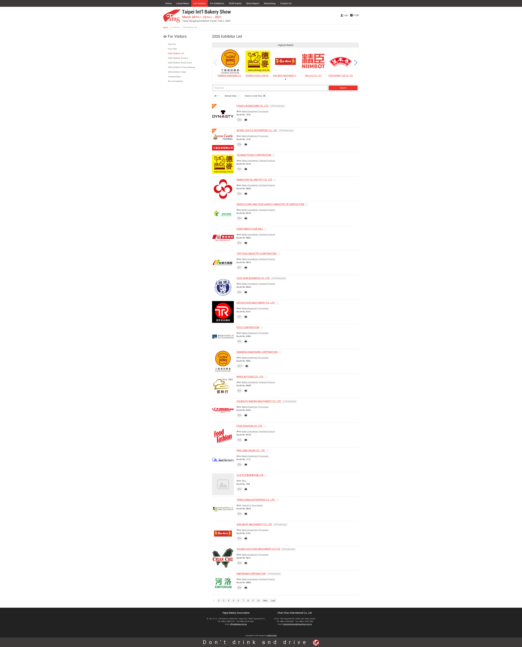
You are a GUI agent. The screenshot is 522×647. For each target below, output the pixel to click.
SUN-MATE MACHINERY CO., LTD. (254, 524)
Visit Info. (172, 44)
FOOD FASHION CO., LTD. (249, 425)
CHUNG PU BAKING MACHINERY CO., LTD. (259, 401)
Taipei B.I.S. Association (252, 505)
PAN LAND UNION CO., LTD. (251, 450)
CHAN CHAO (272, 635)
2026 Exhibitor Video (177, 72)
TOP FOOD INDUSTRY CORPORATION (256, 253)
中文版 (356, 15)
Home (168, 3)
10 (258, 600)
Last (273, 600)
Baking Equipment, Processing (255, 111)
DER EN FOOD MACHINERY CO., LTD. (256, 302)
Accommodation (175, 81)
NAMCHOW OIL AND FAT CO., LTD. (254, 179)
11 (241, 366)
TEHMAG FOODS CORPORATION (254, 155)
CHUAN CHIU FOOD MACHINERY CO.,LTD (258, 549)
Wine (244, 481)
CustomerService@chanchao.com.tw (297, 624)
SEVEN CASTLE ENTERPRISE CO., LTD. (257, 130)
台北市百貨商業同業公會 (250, 475)
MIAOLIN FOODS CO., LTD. (250, 376)
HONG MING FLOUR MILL (250, 228)
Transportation (174, 76)
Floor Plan (172, 49)
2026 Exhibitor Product (178, 58)
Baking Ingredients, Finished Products (258, 160)
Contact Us (286, 3)
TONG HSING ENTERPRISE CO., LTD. (256, 499)
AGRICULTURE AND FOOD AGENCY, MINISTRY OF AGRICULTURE (270, 204)
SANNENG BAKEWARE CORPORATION (257, 352)
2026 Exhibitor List (176, 53)
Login (346, 15)
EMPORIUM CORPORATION (251, 573)
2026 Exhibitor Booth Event (180, 62)
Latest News (182, 3)
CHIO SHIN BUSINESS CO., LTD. (253, 278)
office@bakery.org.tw (238, 624)
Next (265, 600)
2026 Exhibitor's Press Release (181, 67)
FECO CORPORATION (248, 327)
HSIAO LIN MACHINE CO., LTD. (253, 105)
